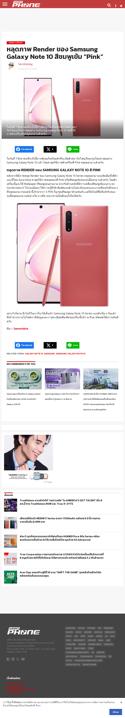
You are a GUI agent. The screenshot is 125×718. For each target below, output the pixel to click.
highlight (110, 632)
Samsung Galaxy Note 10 (70, 353)
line (108, 640)
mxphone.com (15, 683)
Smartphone (89, 665)
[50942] (28, 482)
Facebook (100, 656)
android (108, 628)
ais (99, 628)
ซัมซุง (101, 640)
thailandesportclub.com (21, 689)
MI (93, 652)
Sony (90, 636)
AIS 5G (69, 660)
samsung (49, 353)
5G (110, 656)
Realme (92, 640)
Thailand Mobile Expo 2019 (88, 660)
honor (82, 644)
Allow (116, 712)
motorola (71, 656)
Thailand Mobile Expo (77, 652)
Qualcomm (79, 648)
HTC (112, 636)
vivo (83, 636)
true (90, 648)
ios (76, 636)
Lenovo (100, 652)
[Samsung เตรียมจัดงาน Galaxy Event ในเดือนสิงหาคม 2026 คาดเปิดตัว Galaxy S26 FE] (24, 388)
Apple (81, 628)
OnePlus (108, 644)
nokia (99, 636)
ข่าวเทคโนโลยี (14, 692)
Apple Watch (73, 665)
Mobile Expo (95, 644)
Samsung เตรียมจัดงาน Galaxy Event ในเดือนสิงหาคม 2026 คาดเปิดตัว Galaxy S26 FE (23, 399)
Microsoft (79, 640)
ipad (68, 640)
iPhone (87, 632)
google (98, 632)
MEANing (28, 64)
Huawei (91, 628)
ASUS (68, 648)
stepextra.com (15, 686)
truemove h (86, 656)
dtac (68, 636)
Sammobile (21, 328)
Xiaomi (69, 632)
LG (106, 636)
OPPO (78, 632)
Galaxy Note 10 (34, 353)
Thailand (71, 644)
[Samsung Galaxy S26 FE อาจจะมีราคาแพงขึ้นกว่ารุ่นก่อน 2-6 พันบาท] (62, 388)
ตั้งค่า (38, 705)
